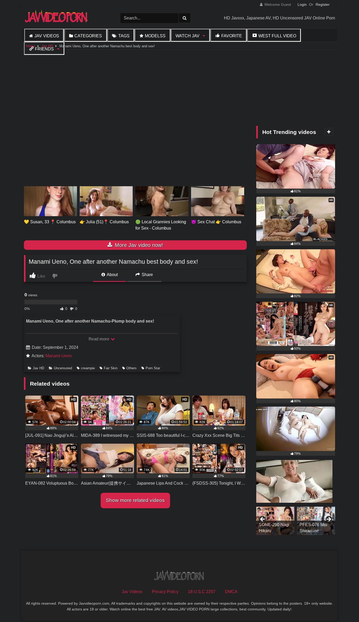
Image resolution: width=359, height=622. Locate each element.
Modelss (155, 36)
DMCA (231, 591)
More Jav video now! (138, 245)
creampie (88, 368)
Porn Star (153, 368)
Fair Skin (110, 368)
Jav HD (38, 368)
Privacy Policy (165, 591)
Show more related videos (135, 500)
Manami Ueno (58, 356)
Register (323, 4)
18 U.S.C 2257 (202, 591)
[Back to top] (342, 606)
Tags (124, 36)
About (112, 274)
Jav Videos (46, 36)
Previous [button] (263, 519)
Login (302, 4)
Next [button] (328, 519)
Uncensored (63, 368)
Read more (99, 339)
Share (147, 274)
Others (131, 368)
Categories (88, 36)
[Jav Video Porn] (57, 18)
